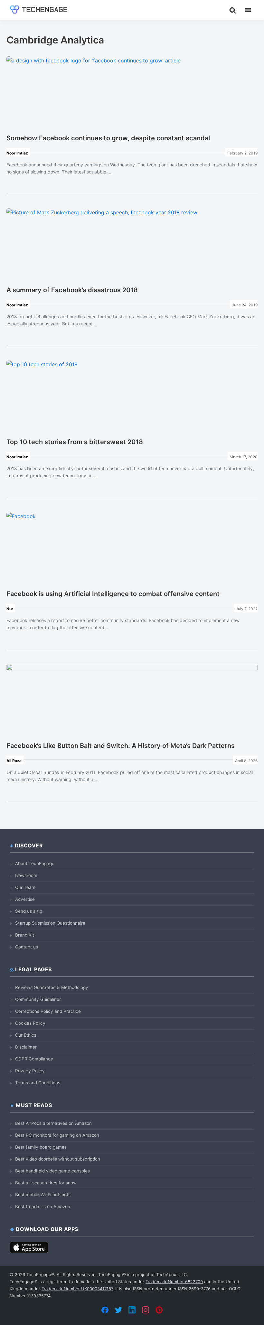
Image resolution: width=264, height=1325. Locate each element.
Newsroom (26, 875)
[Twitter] (118, 1309)
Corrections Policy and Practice (48, 1011)
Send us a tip (28, 911)
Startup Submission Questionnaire (50, 923)
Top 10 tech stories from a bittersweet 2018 (74, 442)
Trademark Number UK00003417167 (77, 1288)
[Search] (232, 10)
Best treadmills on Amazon (42, 1206)
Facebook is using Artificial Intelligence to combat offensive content (113, 594)
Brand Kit (24, 935)
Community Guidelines (38, 999)
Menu (247, 10)
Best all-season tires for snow (46, 1182)
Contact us (26, 946)
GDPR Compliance (34, 1058)
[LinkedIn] (132, 1309)
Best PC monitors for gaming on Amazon (57, 1135)
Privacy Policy (30, 1070)
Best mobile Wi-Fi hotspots (43, 1194)
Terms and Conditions (37, 1082)
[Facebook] (104, 1309)
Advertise (25, 899)
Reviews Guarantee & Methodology (51, 987)
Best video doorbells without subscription (57, 1159)
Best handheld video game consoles (52, 1170)
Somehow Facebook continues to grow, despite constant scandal (108, 138)
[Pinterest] (159, 1309)
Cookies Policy (30, 1023)
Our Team (25, 887)
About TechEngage (34, 863)
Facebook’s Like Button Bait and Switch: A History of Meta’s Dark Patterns (120, 746)
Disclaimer (26, 1047)
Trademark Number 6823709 (174, 1281)
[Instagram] (145, 1309)
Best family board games (41, 1147)
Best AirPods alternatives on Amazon (53, 1123)
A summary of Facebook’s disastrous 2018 (72, 290)
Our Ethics (25, 1035)
